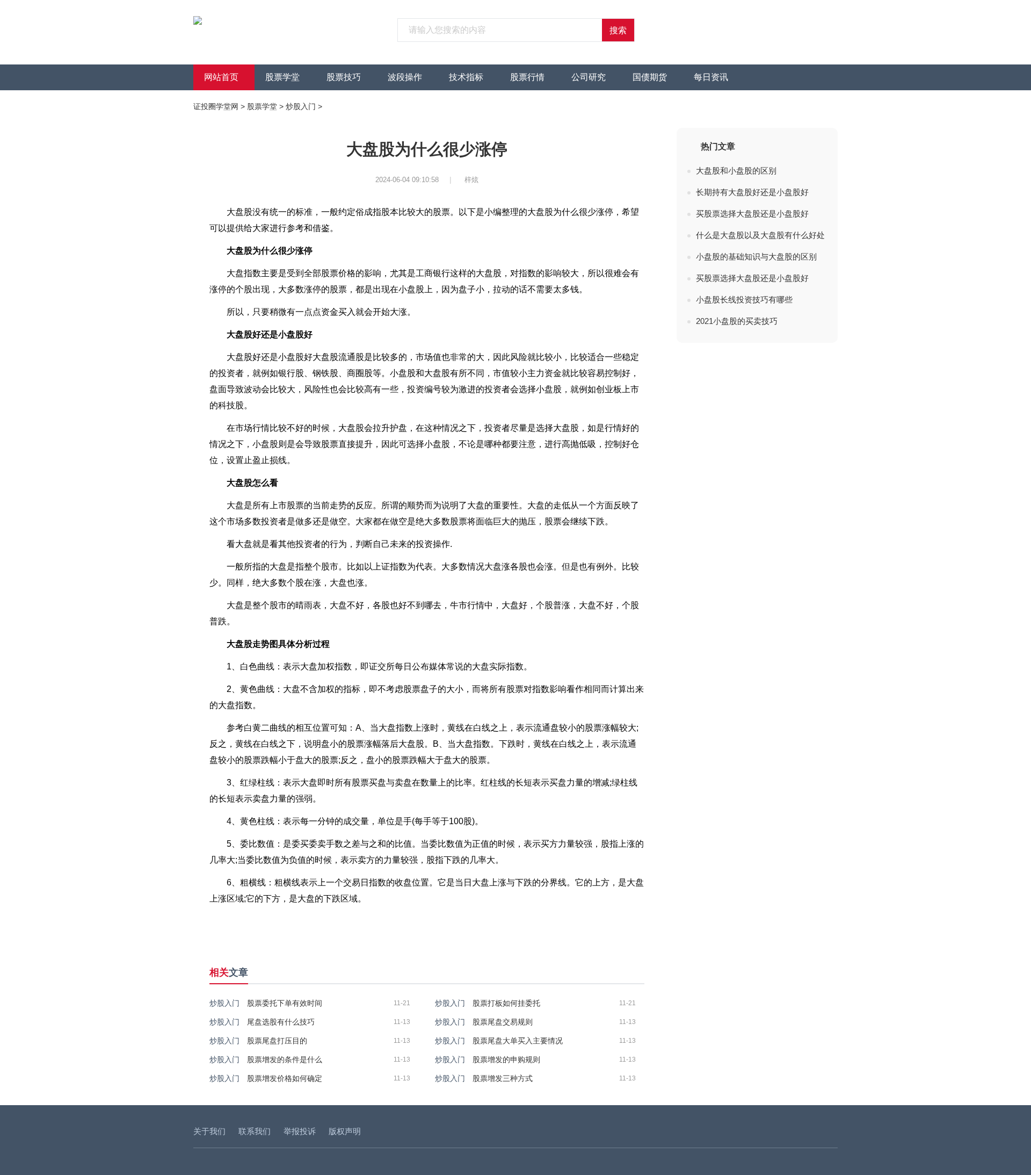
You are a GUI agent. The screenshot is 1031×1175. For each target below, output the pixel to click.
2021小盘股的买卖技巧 (737, 321)
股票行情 (527, 77)
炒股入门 (301, 106)
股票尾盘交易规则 (503, 1022)
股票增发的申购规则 (506, 1059)
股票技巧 (343, 77)
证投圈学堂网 (215, 106)
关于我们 (209, 1131)
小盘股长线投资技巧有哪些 (744, 299)
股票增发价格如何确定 (284, 1078)
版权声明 (345, 1131)
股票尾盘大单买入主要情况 (518, 1040)
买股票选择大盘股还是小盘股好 (752, 213)
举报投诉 (300, 1131)
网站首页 (221, 77)
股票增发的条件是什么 (284, 1059)
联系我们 (254, 1131)
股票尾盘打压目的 (277, 1040)
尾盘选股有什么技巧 (281, 1022)
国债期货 (650, 77)
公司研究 (588, 77)
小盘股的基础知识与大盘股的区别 (756, 256)
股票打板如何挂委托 (506, 1003)
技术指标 (466, 77)
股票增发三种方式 (503, 1078)
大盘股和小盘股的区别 (736, 170)
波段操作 (405, 77)
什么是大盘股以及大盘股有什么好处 (760, 235)
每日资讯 (711, 77)
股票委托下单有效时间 (284, 1003)
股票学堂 (282, 77)
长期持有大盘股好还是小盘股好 (752, 192)
